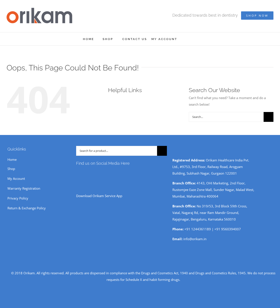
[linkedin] (105, 173)
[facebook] (77, 173)
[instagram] (84, 173)
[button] (191, 39)
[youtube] (91, 173)
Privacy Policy (17, 198)
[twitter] (98, 173)
